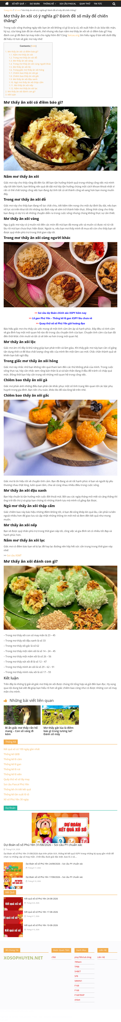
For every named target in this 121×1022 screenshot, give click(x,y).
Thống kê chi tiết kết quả (17, 789)
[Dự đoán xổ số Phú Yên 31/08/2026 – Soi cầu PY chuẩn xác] (60, 814)
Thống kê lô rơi (12, 769)
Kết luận (10, 94)
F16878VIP (79, 995)
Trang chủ (8, 10)
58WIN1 (78, 980)
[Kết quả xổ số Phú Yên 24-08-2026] (14, 899)
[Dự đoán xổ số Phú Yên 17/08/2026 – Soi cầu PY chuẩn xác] (14, 877)
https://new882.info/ (62, 1016)
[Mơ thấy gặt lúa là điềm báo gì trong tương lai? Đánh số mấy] (60, 707)
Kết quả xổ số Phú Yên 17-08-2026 (41, 911)
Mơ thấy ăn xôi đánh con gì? (20, 91)
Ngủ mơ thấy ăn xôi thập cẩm (26, 82)
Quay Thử (85, 3)
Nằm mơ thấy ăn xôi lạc (23, 88)
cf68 (53, 957)
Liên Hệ (101, 957)
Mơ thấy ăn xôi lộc (20, 67)
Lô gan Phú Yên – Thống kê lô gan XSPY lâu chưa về (62, 318)
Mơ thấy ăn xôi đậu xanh (23, 79)
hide (33, 46)
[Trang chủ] (7, 4)
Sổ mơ (17, 10)
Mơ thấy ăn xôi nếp (21, 85)
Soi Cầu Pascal (68, 3)
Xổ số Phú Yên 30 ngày (16, 799)
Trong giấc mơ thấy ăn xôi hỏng (26, 69)
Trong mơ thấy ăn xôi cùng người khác (30, 63)
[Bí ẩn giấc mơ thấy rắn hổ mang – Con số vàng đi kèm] (22, 707)
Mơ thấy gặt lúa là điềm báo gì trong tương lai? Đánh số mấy (58, 731)
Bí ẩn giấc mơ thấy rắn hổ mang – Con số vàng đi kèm (21, 731)
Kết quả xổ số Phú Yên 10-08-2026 (41, 925)
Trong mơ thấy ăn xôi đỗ (23, 57)
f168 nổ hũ (5, 1011)
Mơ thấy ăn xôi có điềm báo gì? (21, 51)
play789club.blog (83, 957)
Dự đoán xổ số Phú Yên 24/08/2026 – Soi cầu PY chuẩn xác (54, 863)
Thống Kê (48, 3)
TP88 (77, 966)
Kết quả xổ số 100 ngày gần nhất (22, 749)
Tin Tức (98, 3)
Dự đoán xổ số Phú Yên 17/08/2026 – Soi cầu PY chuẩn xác (54, 877)
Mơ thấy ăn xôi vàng (21, 60)
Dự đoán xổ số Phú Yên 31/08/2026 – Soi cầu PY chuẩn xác (43, 845)
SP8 (76, 976)
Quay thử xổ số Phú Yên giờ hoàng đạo (62, 323)
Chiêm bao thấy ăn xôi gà (23, 73)
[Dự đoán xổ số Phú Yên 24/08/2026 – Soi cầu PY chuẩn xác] (14, 864)
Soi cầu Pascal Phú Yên (16, 784)
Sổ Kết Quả (18, 3)
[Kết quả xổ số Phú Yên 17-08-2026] (14, 912)
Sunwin (4, 1020)
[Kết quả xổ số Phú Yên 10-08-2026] (14, 925)
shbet (77, 999)
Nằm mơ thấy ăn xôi (21, 54)
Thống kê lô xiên (13, 774)
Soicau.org (73, 35)
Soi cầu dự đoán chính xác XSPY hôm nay (62, 313)
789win (78, 961)
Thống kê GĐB (11, 754)
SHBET (78, 971)
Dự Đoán (35, 3)
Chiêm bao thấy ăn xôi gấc (24, 76)
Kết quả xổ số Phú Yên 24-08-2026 (41, 898)
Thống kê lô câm (13, 759)
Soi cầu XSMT (14, 555)
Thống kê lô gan (12, 764)
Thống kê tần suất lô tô (16, 794)
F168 (77, 985)
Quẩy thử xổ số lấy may (17, 779)
